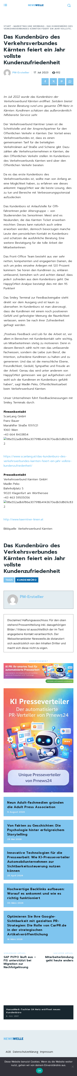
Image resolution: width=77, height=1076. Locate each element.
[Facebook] (45, 81)
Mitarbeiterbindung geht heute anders (59, 959)
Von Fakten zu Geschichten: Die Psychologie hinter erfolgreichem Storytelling (35, 830)
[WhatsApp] (69, 81)
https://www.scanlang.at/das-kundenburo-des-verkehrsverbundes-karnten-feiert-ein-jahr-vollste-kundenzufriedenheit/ (38, 461)
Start (7, 26)
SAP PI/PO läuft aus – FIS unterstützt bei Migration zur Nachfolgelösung (20, 962)
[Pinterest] (61, 81)
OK (39, 1070)
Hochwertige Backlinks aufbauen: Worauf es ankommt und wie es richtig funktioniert (35, 893)
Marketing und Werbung (28, 26)
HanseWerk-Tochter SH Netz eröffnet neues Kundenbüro (33, 1011)
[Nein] (72, 1066)
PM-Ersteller (20, 72)
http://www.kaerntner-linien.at (23, 519)
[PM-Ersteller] (8, 72)
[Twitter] (53, 81)
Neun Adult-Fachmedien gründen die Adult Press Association (35, 804)
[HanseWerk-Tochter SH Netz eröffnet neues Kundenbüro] (38, 990)
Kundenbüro (27, 580)
